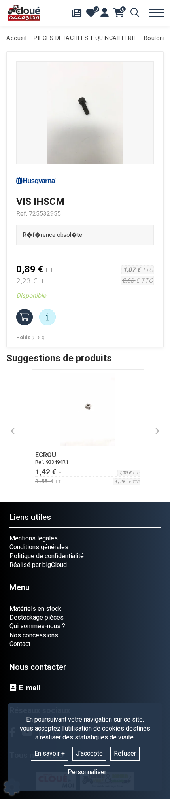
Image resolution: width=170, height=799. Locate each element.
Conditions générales (38, 547)
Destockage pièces (36, 617)
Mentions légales (33, 538)
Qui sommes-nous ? (37, 626)
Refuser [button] (125, 753)
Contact (19, 644)
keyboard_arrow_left (12, 431)
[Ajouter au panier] (24, 317)
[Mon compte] (104, 12)
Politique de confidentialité (46, 556)
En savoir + (49, 753)
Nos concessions (33, 635)
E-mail (28, 688)
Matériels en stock (35, 608)
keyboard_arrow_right (157, 431)
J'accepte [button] (89, 753)
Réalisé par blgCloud (38, 565)
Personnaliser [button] (87, 772)
